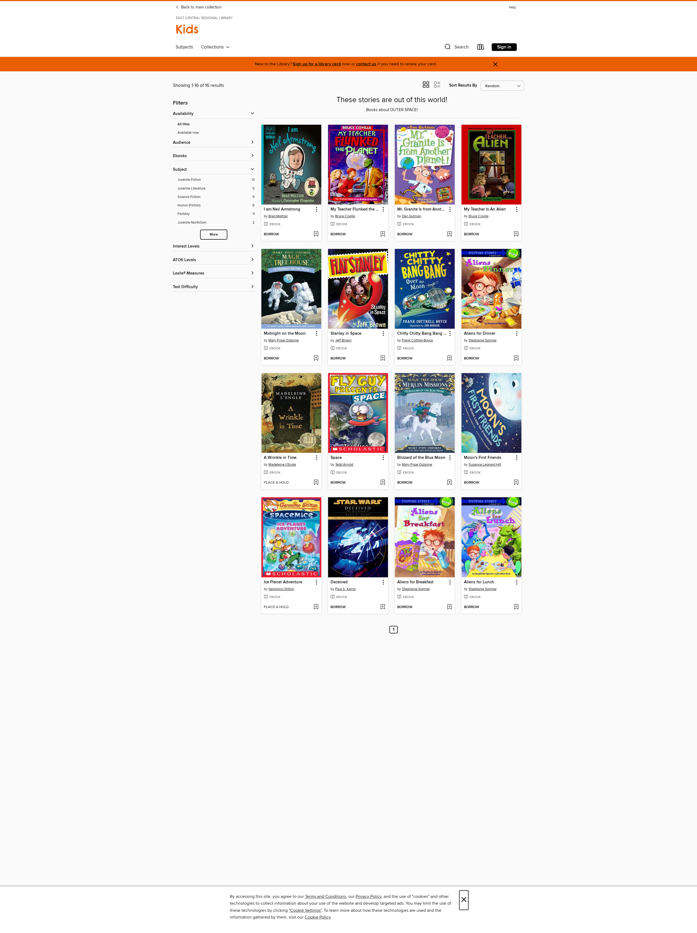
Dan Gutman (411, 216)
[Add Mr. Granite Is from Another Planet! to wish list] (449, 234)
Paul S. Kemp (345, 589)
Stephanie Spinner (483, 340)
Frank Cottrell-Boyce (417, 340)
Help (512, 7)
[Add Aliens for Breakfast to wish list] (449, 607)
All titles (184, 124)
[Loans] (481, 48)
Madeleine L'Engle (282, 464)
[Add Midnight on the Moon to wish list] (316, 358)
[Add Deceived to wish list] (382, 607)
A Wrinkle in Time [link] (280, 457)
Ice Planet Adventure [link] (283, 582)
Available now (188, 132)
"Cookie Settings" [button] (305, 910)
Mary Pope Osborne (283, 340)
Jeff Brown (343, 340)
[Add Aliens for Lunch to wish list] (516, 607)
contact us (366, 64)
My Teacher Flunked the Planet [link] (355, 209)
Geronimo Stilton (281, 589)
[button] (456, 48)
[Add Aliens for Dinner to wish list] (516, 358)
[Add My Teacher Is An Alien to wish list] (516, 234)
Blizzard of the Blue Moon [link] (421, 457)
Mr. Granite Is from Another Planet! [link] (422, 209)
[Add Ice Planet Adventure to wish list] (316, 607)
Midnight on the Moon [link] (285, 333)
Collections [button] (213, 47)
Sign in (504, 47)
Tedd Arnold (344, 464)
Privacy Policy (368, 896)
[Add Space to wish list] (382, 482)
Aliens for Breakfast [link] (415, 582)
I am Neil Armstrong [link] (282, 209)
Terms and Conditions (325, 896)
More (214, 234)
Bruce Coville (345, 216)
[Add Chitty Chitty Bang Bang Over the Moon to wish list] (449, 358)
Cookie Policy (318, 917)
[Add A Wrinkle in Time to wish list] (316, 482)
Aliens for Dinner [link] (479, 333)
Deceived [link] (339, 582)
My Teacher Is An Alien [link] (485, 209)
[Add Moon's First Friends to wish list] (516, 482)
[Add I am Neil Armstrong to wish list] (316, 234)
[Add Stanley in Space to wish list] (382, 358)
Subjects (184, 47)
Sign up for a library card (317, 64)
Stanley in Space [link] (346, 333)
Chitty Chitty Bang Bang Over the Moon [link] (422, 333)
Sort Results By (463, 85)
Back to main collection (201, 7)
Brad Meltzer (278, 216)
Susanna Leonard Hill (485, 464)
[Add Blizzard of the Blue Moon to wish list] (449, 482)
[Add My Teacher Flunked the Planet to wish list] (382, 234)
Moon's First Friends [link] (482, 457)
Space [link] (336, 457)
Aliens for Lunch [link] (479, 582)
